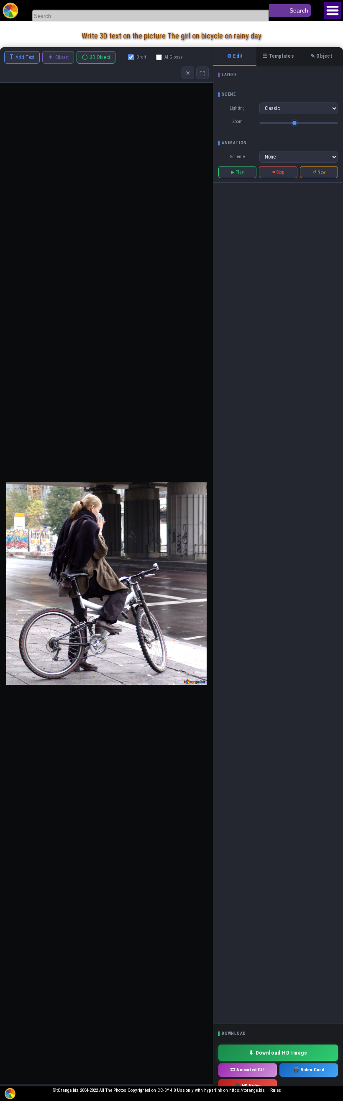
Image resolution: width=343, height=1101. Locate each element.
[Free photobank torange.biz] (10, 10)
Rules (275, 1090)
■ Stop (278, 172)
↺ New (318, 172)
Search (298, 10)
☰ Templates (278, 56)
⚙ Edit (235, 56)
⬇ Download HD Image (278, 1053)
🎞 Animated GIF (247, 1070)
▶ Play (237, 172)
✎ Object (321, 56)
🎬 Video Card (308, 1070)
